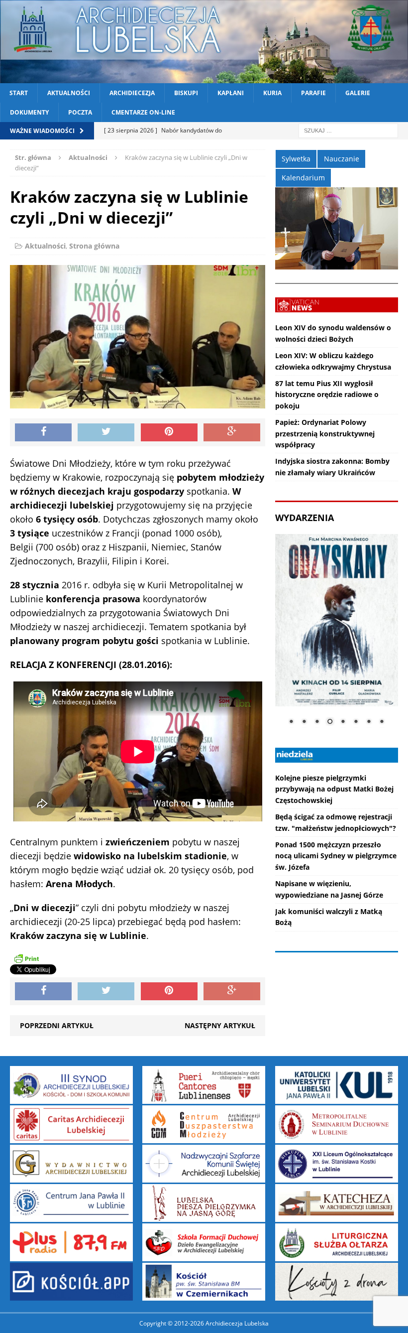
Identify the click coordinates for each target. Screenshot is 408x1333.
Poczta (80, 112)
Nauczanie (341, 158)
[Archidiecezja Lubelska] (204, 41)
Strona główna (94, 246)
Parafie (313, 93)
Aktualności (68, 93)
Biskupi (186, 93)
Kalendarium (303, 177)
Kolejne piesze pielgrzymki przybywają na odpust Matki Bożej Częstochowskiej (334, 789)
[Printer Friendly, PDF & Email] (26, 958)
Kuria (272, 93)
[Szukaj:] (348, 130)
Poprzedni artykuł (57, 1025)
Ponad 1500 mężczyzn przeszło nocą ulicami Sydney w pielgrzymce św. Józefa (336, 856)
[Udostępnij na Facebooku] (43, 432)
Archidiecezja (132, 93)
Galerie (357, 93)
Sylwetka (296, 158)
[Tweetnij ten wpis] (106, 432)
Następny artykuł (220, 1025)
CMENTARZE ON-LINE (143, 112)
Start (18, 93)
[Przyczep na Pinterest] (169, 432)
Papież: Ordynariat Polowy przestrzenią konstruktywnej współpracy (325, 433)
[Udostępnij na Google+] (232, 432)
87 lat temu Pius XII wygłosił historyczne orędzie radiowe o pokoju (327, 394)
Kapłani (230, 93)
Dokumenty (29, 112)
